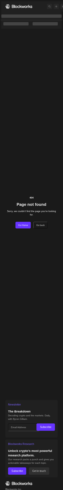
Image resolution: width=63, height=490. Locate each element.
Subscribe (45, 427)
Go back (40, 225)
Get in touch (39, 471)
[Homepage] (18, 6)
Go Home (23, 225)
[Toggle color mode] (56, 6)
